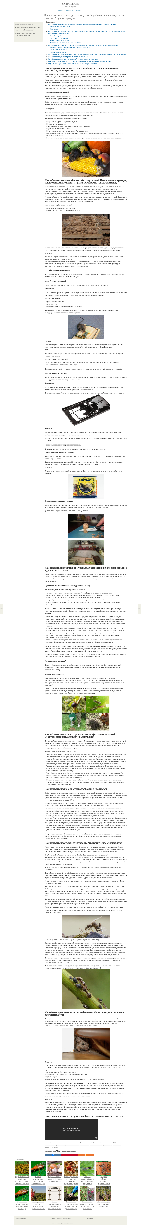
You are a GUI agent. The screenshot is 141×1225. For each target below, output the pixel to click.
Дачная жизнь (70, 3)
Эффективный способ (83, 1145)
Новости (69, 10)
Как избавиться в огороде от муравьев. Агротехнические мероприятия (73, 59)
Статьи (78, 10)
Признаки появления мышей (60, 26)
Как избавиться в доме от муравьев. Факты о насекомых (68, 57)
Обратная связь (89, 1218)
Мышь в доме (55, 1147)
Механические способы (58, 52)
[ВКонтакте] (53, 1155)
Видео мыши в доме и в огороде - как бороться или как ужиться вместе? (73, 63)
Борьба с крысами (95, 1142)
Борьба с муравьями (50, 1145)
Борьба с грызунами (85, 1142)
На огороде (54, 29)
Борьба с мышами (54, 1142)
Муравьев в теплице (60, 1145)
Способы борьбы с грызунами (60, 36)
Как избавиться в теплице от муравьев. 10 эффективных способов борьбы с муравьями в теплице (83, 45)
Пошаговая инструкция (65, 1142)
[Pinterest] (69, 1155)
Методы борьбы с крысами (59, 40)
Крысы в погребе (76, 1142)
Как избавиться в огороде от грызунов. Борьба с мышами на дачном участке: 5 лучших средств (82, 24)
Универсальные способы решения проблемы (66, 43)
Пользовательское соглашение (63, 1218)
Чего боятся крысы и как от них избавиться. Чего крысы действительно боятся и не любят (80, 61)
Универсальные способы (107, 1142)
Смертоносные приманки (96, 1145)
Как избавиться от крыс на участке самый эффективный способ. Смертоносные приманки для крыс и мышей (87, 54)
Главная (61, 10)
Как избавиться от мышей (59, 38)
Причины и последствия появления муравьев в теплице (70, 47)
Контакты (53, 1218)
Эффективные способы (119, 1142)
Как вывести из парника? (59, 50)
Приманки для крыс (107, 1145)
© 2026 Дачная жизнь (21, 1218)
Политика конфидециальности (58, 1221)
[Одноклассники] (86, 1155)
